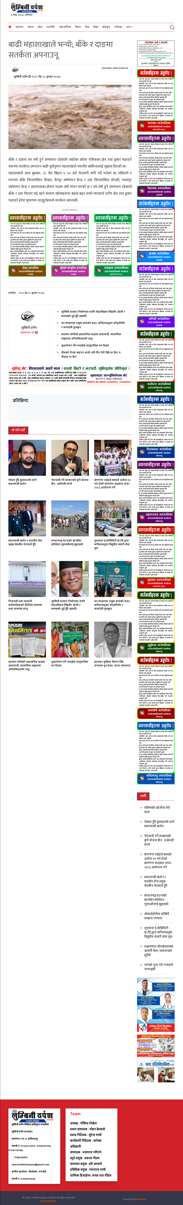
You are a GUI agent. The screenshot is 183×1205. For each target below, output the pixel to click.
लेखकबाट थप (27, 332)
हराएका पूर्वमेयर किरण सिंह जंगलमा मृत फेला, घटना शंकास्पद (112, 664)
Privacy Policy (48, 1201)
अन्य (128, 27)
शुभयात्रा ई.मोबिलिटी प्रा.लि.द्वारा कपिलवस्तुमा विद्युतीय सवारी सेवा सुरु (112, 544)
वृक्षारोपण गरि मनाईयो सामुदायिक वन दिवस (85, 345)
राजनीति (50, 27)
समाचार (19, 27)
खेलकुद (106, 27)
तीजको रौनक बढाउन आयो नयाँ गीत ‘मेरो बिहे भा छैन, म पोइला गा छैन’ (90, 354)
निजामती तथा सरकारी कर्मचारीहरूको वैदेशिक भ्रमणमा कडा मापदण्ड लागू (25, 605)
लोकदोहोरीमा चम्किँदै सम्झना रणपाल (156, 916)
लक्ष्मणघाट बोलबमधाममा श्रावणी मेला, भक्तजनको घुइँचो (158, 951)
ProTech (141, 1199)
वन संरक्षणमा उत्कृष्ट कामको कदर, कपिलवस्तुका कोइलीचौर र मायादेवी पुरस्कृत (93, 325)
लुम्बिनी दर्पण (21, 76)
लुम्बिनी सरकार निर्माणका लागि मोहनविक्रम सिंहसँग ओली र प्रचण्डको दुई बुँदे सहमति (93, 314)
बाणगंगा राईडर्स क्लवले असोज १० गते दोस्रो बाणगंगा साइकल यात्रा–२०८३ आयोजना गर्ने (112, 484)
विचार (78, 27)
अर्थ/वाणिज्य (65, 27)
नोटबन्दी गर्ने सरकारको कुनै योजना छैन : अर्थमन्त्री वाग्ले (70, 482)
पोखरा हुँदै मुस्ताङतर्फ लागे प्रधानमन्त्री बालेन (22, 482)
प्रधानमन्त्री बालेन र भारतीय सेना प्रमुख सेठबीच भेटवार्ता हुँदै (25, 542)
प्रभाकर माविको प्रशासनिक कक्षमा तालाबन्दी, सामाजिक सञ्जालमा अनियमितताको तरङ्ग (91, 336)
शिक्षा (95, 27)
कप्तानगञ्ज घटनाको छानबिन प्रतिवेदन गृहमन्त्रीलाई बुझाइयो (67, 542)
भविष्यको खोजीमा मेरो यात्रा (157, 810)
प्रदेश (40, 27)
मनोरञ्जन (118, 27)
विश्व (87, 27)
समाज (31, 27)
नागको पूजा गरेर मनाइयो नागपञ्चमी (158, 967)
